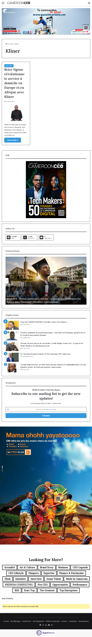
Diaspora (34, 573)
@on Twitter (7, 598)
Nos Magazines (38, 621)
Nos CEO (9, 66)
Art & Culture (27, 567)
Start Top (29, 590)
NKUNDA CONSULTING (19, 584)
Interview (36, 578)
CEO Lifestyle (16, 573)
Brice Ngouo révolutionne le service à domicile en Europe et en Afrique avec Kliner (14, 83)
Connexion (73, 621)
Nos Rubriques (15, 621)
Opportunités (60, 584)
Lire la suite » (12, 140)
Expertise (48, 573)
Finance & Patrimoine (71, 573)
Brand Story (46, 567)
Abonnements (83, 621)
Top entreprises (68, 590)
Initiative (20, 578)
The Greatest (47, 590)
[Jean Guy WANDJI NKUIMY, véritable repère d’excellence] (12, 325)
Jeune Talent (53, 578)
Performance (80, 584)
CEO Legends (80, 567)
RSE (17, 590)
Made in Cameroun (77, 578)
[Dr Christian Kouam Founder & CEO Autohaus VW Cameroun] (12, 357)
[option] (46, 281)
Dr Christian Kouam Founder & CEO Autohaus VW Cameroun (45, 354)
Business (63, 567)
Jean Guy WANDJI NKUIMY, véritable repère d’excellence (43, 322)
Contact (64, 621)
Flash (8, 578)
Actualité (9, 567)
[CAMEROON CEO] (18, 3)
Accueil (10, 44)
